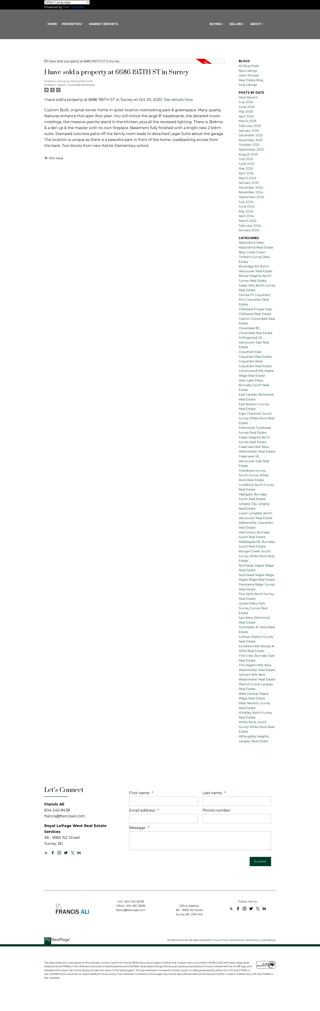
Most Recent (248, 97)
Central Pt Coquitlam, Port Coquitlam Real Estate (255, 299)
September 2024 (251, 197)
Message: (138, 828)
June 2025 (246, 164)
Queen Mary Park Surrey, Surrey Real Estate (253, 608)
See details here (178, 99)
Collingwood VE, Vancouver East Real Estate (254, 342)
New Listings (248, 71)
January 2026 (249, 130)
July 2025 (246, 159)
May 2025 (246, 168)
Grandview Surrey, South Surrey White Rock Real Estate (254, 475)
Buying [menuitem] (216, 24)
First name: (140, 793)
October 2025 (249, 145)
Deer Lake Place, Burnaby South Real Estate (254, 385)
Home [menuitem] (52, 24)
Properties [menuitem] (71, 24)
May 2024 (246, 211)
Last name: (212, 793)
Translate (77, 7)
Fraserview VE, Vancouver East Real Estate (254, 461)
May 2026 (246, 111)
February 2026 (250, 126)
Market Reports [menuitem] (103, 24)
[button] (46, 853)
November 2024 (251, 192)
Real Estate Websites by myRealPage (253, 940)
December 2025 (251, 135)
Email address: (142, 810)
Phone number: (216, 810)
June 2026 (246, 107)
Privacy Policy (221, 940)
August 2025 (248, 154)
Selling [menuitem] (236, 24)
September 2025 (251, 149)
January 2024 (249, 230)
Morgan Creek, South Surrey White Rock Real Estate (256, 556)
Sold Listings (248, 85)
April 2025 (246, 173)
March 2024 (247, 221)
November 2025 (251, 140)
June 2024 (247, 206)
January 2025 (249, 183)
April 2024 (246, 216)
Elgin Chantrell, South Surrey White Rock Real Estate (256, 418)
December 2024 (251, 187)
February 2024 (250, 225)
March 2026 (247, 121)
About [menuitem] (256, 24)
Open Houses (249, 75)
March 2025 (247, 178)
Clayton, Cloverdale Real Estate (76, 84)
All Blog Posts (249, 66)
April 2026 (246, 116)
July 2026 (246, 102)
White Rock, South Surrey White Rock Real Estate (256, 726)
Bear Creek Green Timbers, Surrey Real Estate (254, 257)
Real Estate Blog (251, 80)
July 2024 (246, 202)
